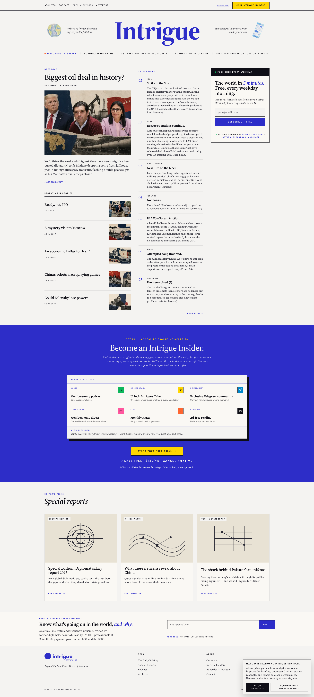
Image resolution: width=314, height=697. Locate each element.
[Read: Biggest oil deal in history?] (87, 122)
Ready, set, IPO (56, 204)
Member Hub (223, 5)
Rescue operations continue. (166, 126)
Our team (211, 660)
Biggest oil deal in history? (84, 77)
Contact (210, 674)
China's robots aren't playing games (72, 274)
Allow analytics (257, 687)
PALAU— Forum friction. (163, 218)
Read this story (53, 182)
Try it (267, 624)
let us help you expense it (180, 467)
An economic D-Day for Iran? (67, 251)
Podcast (64, 5)
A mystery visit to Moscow (64, 227)
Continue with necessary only (289, 687)
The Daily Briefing (148, 660)
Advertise (102, 5)
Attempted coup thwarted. (164, 254)
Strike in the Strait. (159, 83)
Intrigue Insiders (215, 665)
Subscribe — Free (240, 122)
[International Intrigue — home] (60, 657)
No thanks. (154, 200)
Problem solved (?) (159, 282)
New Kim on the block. (162, 168)
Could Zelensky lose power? (66, 297)
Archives (50, 5)
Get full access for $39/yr (147, 467)
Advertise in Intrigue (218, 669)
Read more (194, 313)
